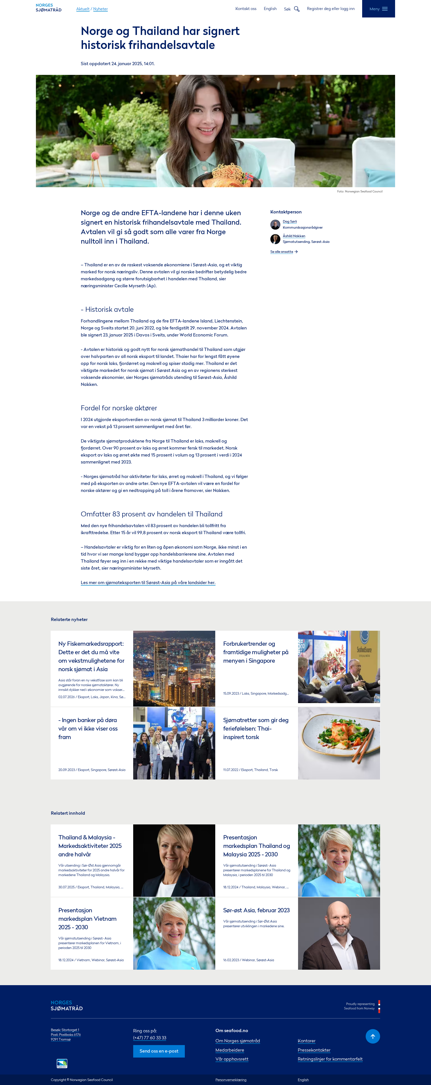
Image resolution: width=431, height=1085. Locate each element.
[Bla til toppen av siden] (373, 1036)
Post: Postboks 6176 (66, 1034)
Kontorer (307, 1040)
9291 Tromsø (61, 1039)
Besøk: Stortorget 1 (65, 1030)
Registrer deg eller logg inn (331, 8)
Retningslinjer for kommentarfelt (330, 1059)
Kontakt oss (245, 8)
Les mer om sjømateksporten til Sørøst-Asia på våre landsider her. (148, 583)
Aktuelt (83, 8)
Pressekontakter (314, 1050)
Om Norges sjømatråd (238, 1040)
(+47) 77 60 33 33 (149, 1037)
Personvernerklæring (231, 1080)
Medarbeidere (230, 1050)
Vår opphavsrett (232, 1059)
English (270, 8)
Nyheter (100, 8)
